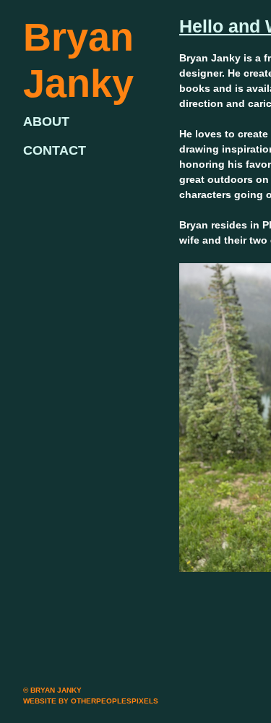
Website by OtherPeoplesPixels (90, 701)
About (46, 121)
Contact (54, 150)
